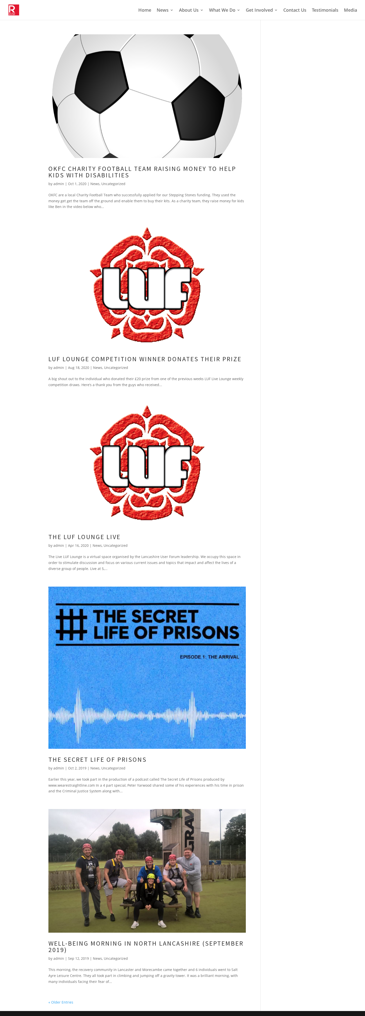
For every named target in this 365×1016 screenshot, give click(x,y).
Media (350, 10)
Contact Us (294, 10)
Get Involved (259, 10)
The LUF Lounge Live (84, 537)
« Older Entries (60, 1002)
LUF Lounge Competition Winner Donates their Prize (145, 359)
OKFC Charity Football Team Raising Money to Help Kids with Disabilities (142, 171)
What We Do (222, 10)
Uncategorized (113, 183)
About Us (189, 10)
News (163, 10)
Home (144, 10)
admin (58, 183)
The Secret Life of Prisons (97, 759)
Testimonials (325, 10)
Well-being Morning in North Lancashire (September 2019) (146, 946)
